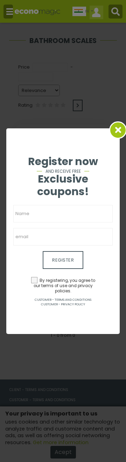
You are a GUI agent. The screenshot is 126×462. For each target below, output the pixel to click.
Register (63, 260)
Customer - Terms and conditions (63, 300)
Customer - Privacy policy (63, 304)
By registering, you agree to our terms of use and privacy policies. (64, 286)
